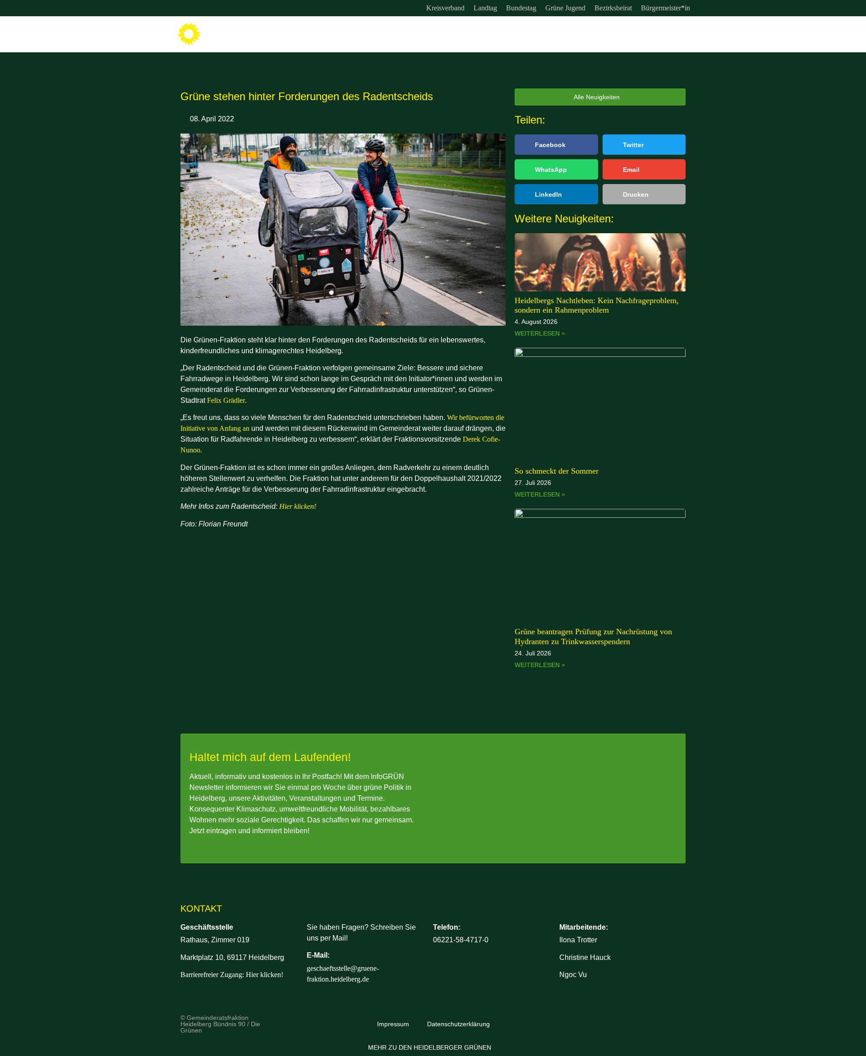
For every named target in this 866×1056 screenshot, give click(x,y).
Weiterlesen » (540, 333)
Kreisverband (445, 8)
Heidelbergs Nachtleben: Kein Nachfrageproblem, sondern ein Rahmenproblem (597, 305)
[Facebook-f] (202, 8)
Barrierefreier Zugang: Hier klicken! (231, 974)
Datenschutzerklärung (458, 1024)
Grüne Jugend (565, 8)
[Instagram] (184, 8)
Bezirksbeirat (613, 8)
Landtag (485, 8)
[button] (556, 144)
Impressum (393, 1024)
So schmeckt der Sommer (557, 470)
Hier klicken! (297, 506)
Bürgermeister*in (665, 8)
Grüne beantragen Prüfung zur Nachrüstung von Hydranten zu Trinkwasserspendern (593, 636)
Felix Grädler (226, 400)
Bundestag (521, 8)
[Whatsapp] (221, 8)
